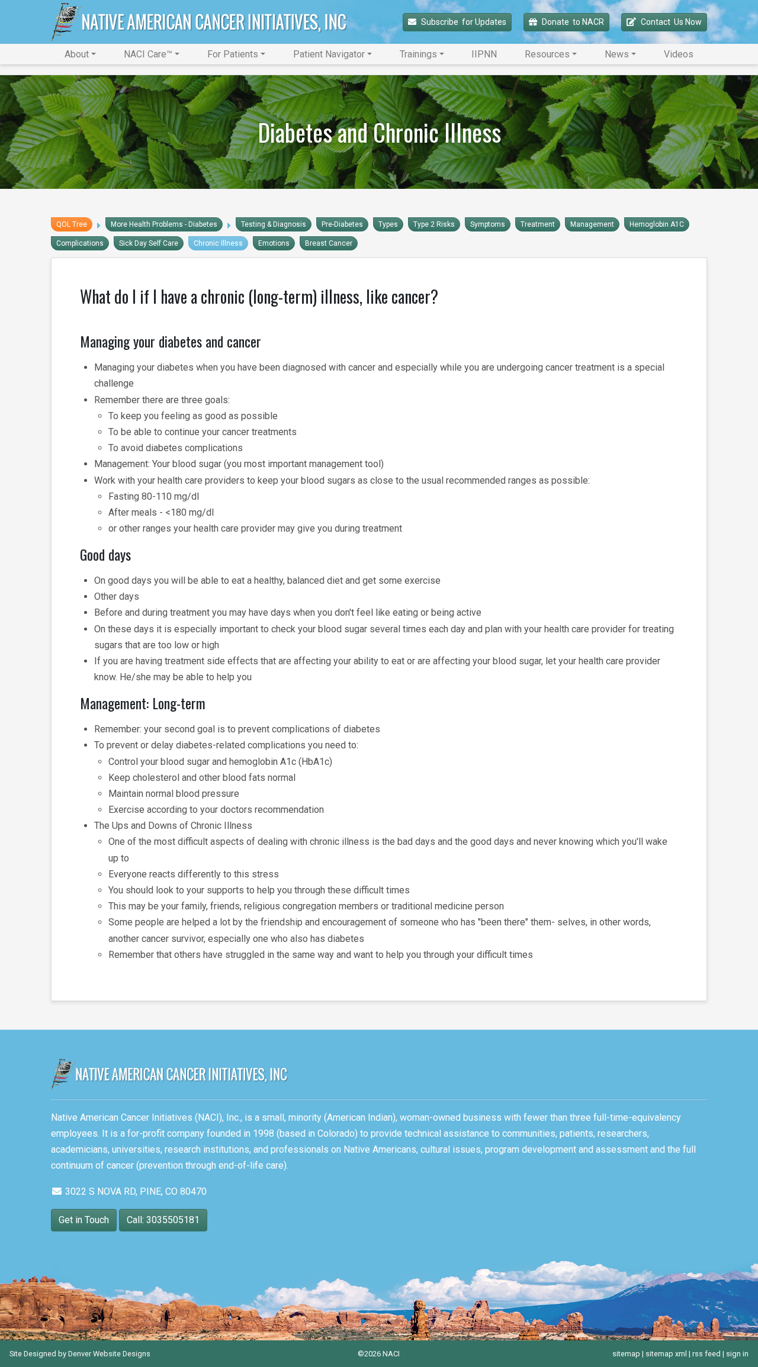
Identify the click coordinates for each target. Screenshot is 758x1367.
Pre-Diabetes (342, 224)
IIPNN (484, 54)
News (617, 54)
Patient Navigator (329, 54)
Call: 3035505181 (163, 1220)
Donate (573, 22)
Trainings (418, 54)
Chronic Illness (218, 243)
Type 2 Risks (434, 224)
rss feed (706, 1353)
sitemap (626, 1353)
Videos (678, 54)
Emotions (274, 243)
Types (388, 224)
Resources (547, 54)
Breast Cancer (328, 243)
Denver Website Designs (109, 1353)
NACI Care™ (148, 54)
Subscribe (463, 22)
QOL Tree (71, 224)
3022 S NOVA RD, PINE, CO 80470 (135, 1191)
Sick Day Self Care (148, 243)
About (77, 54)
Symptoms (487, 224)
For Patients (232, 54)
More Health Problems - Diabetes (164, 224)
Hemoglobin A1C (656, 224)
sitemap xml (666, 1353)
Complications (80, 243)
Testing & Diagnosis (273, 224)
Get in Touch (84, 1220)
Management (592, 224)
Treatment (538, 224)
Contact (671, 22)
